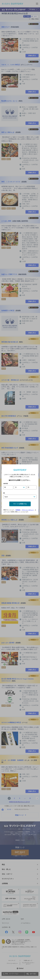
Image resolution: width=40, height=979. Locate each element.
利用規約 (18, 510)
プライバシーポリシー (28, 510)
